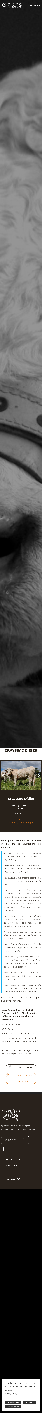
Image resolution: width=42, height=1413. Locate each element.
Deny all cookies (13, 1402)
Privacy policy (11, 1393)
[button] (3, 776)
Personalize (29, 1402)
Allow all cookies (13, 1407)
